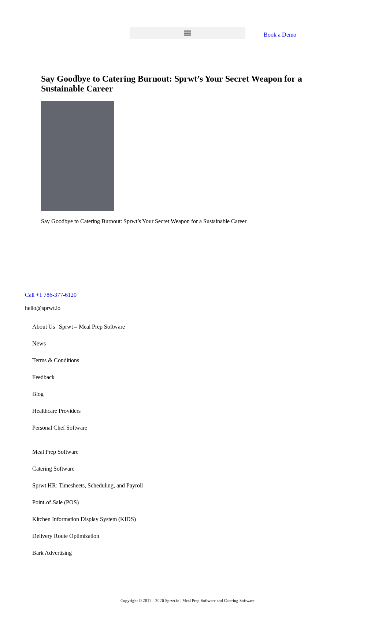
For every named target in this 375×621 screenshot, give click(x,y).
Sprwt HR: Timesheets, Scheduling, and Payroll (87, 485)
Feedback (43, 377)
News (39, 343)
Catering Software (53, 468)
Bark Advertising (52, 553)
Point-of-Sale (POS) (55, 502)
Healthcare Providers (56, 411)
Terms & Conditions (55, 360)
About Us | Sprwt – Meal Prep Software (78, 326)
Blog (38, 394)
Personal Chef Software (59, 427)
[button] (187, 33)
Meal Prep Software (55, 452)
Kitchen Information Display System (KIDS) (84, 519)
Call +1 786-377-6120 (51, 295)
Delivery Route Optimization (65, 536)
